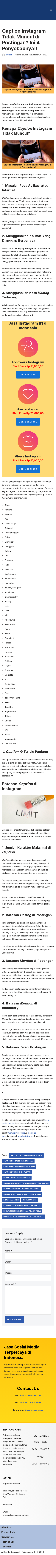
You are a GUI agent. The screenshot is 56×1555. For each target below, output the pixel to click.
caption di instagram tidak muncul (26, 1155)
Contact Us (7, 1537)
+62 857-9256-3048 (30, 1402)
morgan (9, 55)
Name (8, 1250)
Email (8, 1262)
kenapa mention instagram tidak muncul (22, 1211)
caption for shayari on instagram (19, 1166)
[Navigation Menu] (51, 10)
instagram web (30, 1200)
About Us (6, 1527)
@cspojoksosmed (33, 1410)
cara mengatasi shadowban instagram (21, 1189)
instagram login (11, 1200)
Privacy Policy (9, 1532)
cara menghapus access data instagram (22, 1194)
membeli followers (16, 1133)
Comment (10, 1284)
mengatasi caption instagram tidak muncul (23, 1216)
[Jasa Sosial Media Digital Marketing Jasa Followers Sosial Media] (10, 10)
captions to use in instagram (17, 1172)
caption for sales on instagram (18, 1161)
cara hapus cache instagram (16, 1178)
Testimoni (6, 1546)
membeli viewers (26, 1136)
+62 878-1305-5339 (30, 1395)
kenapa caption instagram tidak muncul (22, 1205)
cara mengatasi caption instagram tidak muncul (26, 1183)
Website (9, 1273)
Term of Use (8, 1541)
